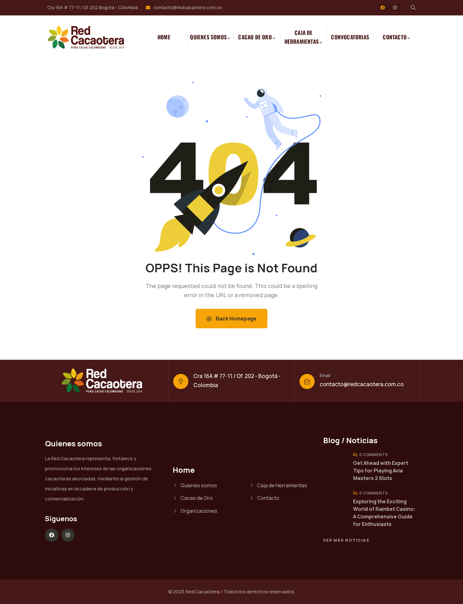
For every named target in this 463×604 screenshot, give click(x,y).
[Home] (89, 37)
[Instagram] (395, 7)
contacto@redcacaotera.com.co (362, 384)
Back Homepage (235, 318)
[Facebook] (382, 7)
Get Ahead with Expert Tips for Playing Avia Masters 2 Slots (380, 471)
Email (325, 375)
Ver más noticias (346, 540)
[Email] (307, 381)
